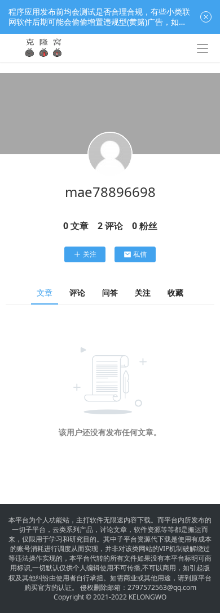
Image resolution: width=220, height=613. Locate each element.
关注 (89, 254)
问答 (110, 292)
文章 (44, 292)
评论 (77, 292)
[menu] (202, 48)
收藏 (175, 292)
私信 (140, 254)
